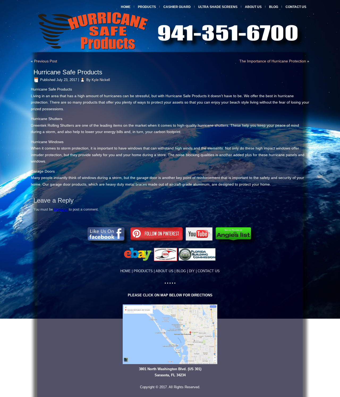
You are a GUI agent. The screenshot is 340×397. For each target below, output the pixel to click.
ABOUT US (164, 271)
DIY (192, 271)
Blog (273, 7)
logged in (61, 209)
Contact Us (296, 7)
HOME (125, 271)
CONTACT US (209, 271)
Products (147, 7)
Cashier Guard (177, 7)
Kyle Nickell (101, 80)
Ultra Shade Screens (217, 7)
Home (125, 7)
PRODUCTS (145, 271)
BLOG (181, 271)
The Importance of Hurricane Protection (272, 61)
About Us (253, 7)
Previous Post (45, 61)
